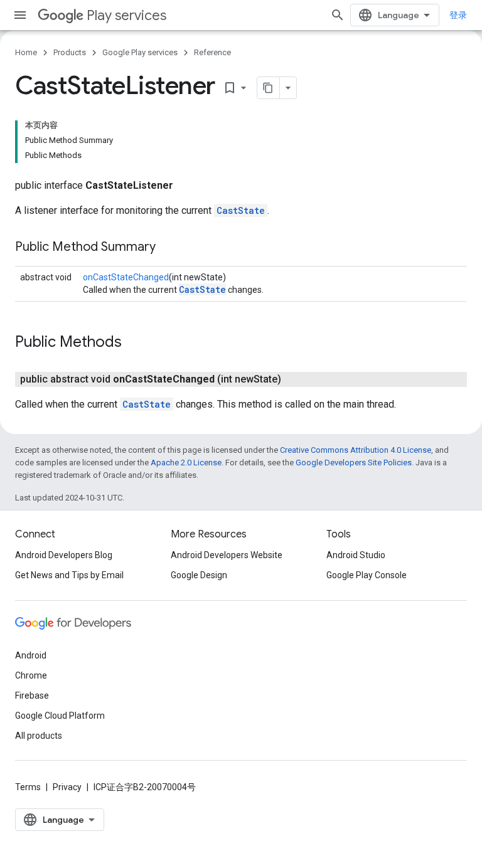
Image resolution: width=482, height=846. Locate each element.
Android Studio (355, 555)
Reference (212, 52)
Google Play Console (366, 575)
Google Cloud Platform (60, 716)
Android (30, 655)
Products (69, 52)
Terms (28, 787)
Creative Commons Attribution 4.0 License (355, 450)
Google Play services (140, 52)
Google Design (199, 575)
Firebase (32, 695)
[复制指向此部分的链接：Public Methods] (134, 343)
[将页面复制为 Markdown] (268, 87)
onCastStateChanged (126, 277)
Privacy (67, 787)
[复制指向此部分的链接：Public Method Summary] (168, 247)
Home (26, 52)
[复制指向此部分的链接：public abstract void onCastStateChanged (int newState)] (293, 379)
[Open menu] (20, 15)
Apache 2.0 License (186, 462)
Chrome (31, 675)
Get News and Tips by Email (69, 575)
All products (38, 736)
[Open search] (337, 15)
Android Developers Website (226, 555)
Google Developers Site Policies (354, 462)
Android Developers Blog (63, 555)
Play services (126, 15)
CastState (241, 210)
